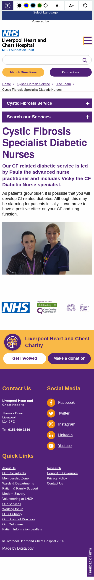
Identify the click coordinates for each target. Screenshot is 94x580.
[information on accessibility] (7, 6)
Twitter (64, 413)
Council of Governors (62, 473)
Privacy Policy (57, 478)
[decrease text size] (58, 6)
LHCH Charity (12, 514)
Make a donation (69, 358)
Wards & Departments (18, 483)
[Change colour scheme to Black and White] (19, 6)
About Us (9, 468)
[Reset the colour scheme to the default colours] (45, 5)
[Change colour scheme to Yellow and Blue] (26, 5)
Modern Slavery (13, 493)
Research (54, 468)
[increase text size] (71, 6)
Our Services (11, 504)
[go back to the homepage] (24, 41)
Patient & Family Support (20, 488)
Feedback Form (90, 561)
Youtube (65, 446)
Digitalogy (25, 548)
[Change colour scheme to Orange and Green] (39, 5)
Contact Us (55, 483)
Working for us (12, 509)
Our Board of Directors (18, 519)
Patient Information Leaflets (22, 529)
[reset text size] (85, 5)
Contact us (70, 72)
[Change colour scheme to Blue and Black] (33, 5)
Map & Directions (23, 72)
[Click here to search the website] (85, 60)
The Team (63, 84)
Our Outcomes (13, 524)
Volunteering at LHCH (18, 498)
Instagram (66, 424)
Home (6, 84)
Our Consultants (14, 473)
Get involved (24, 358)
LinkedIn (65, 435)
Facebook (66, 402)
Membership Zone (15, 478)
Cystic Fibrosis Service (33, 84)
